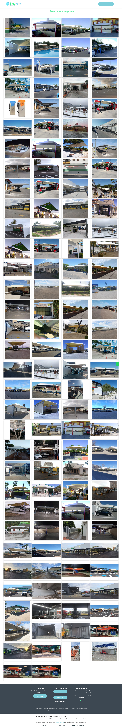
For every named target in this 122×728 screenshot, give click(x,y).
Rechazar (44, 725)
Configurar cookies (61, 725)
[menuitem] (49, 4)
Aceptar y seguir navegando (78, 725)
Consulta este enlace (59, 722)
